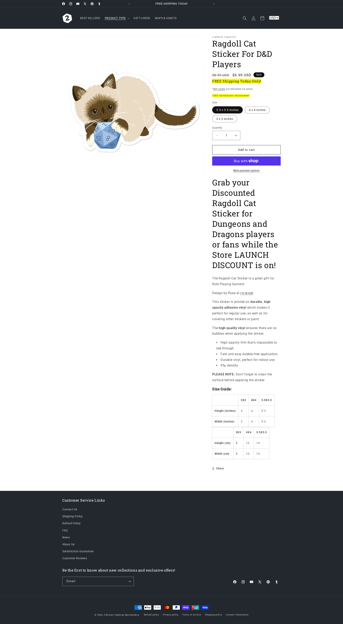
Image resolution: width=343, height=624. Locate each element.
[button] (116, 18)
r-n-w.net (246, 293)
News (66, 537)
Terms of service (191, 614)
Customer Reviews (74, 558)
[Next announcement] (213, 4)
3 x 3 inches (224, 118)
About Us (68, 544)
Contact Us (69, 509)
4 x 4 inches (257, 109)
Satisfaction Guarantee (77, 551)
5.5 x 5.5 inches (227, 109)
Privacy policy (170, 614)
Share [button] (220, 468)
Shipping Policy (72, 516)
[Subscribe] (129, 581)
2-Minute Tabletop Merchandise (121, 615)
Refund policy (151, 614)
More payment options (246, 170)
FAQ (65, 530)
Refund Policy (71, 523)
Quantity (217, 127)
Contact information (237, 614)
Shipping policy (213, 614)
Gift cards (219, 89)
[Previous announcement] (129, 4)
